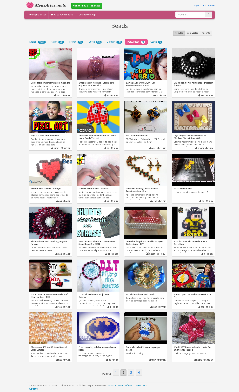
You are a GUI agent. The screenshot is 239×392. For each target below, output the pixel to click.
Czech (155, 41)
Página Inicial (39, 14)
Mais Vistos (192, 33)
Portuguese (135, 41)
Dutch (94, 41)
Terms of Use (125, 385)
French (75, 41)
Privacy (112, 385)
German (114, 41)
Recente (206, 33)
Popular (179, 33)
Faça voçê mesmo (63, 14)
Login (196, 5)
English (37, 41)
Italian (57, 41)
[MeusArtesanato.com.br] (47, 5)
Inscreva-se (209, 5)
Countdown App (87, 14)
